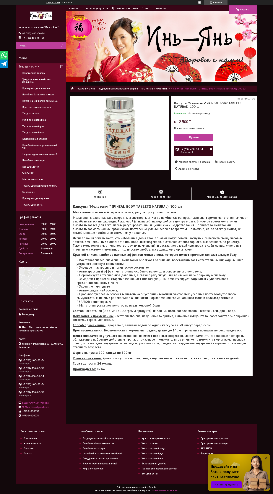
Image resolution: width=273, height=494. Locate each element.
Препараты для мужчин (35, 198)
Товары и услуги (93, 8)
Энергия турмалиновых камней (39, 154)
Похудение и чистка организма (40, 100)
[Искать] (62, 45)
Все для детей (30, 166)
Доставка (29, 448)
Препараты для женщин (36, 88)
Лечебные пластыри (33, 160)
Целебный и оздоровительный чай (39, 146)
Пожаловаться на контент (165, 490)
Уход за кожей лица (34, 119)
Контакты (159, 8)
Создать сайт (53, 2)
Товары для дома (32, 204)
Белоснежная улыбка (34, 138)
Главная (73, 8)
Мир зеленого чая (32, 179)
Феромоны (28, 192)
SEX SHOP (28, 173)
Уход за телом (30, 113)
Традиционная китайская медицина (118, 88)
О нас (145, 8)
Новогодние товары (33, 73)
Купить (194, 137)
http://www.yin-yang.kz (35, 402)
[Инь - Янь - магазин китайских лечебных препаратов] (41, 15)
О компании (30, 438)
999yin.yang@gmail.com (35, 407)
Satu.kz (152, 487)
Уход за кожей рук (33, 126)
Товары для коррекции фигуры (39, 185)
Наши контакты (32, 443)
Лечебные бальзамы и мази (38, 94)
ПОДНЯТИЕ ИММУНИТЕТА (155, 88)
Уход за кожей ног (33, 132)
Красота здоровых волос (36, 107)
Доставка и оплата (125, 8)
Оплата (28, 453)
